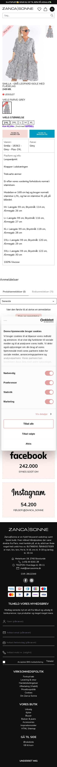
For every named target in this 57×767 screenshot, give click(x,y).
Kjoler (28, 712)
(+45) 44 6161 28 (30, 561)
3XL (14, 122)
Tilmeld (49, 661)
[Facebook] (25, 580)
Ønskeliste (28, 742)
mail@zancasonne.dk (31, 568)
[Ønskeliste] (39, 9)
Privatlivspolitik (28, 689)
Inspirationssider (28, 725)
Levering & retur (28, 679)
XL (31, 122)
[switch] (49, 382)
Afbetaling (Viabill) (28, 686)
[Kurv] (45, 9)
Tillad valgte (28, 433)
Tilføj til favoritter (15, 134)
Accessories (28, 722)
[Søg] (52, 15)
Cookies (28, 692)
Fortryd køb (28, 676)
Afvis (28, 443)
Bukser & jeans (28, 718)
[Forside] (17, 8)
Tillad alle (28, 423)
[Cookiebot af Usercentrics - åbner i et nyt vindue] (41, 321)
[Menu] (52, 9)
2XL (6, 122)
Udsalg (28, 709)
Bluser (28, 715)
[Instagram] (31, 580)
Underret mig (29, 761)
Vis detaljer (42, 414)
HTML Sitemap (28, 728)
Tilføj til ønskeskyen (42, 134)
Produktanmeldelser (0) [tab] (14, 291)
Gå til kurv (28, 745)
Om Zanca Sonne (28, 695)
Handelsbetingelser (28, 683)
